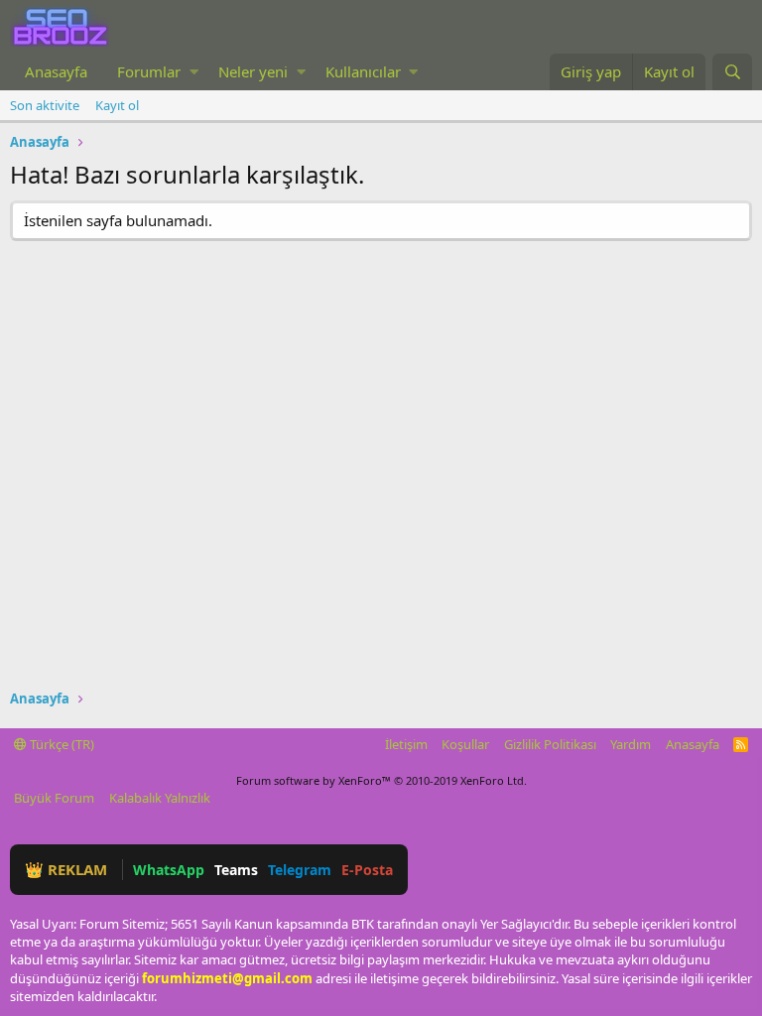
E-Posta (367, 869)
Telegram (299, 869)
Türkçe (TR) (60, 744)
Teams (236, 869)
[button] (194, 72)
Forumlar (149, 71)
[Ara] (732, 72)
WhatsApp (168, 869)
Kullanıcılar (363, 71)
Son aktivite (44, 105)
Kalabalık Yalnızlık (159, 798)
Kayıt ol (117, 105)
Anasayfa (56, 71)
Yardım (630, 744)
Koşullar (465, 744)
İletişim (406, 744)
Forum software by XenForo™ (381, 780)
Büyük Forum (54, 798)
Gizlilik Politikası (550, 744)
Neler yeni (253, 71)
